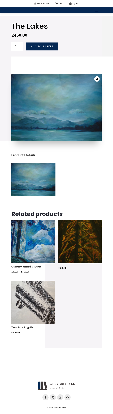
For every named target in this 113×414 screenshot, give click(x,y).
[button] (97, 79)
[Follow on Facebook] (45, 397)
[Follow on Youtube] (67, 397)
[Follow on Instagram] (60, 397)
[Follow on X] (53, 397)
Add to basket (42, 46)
